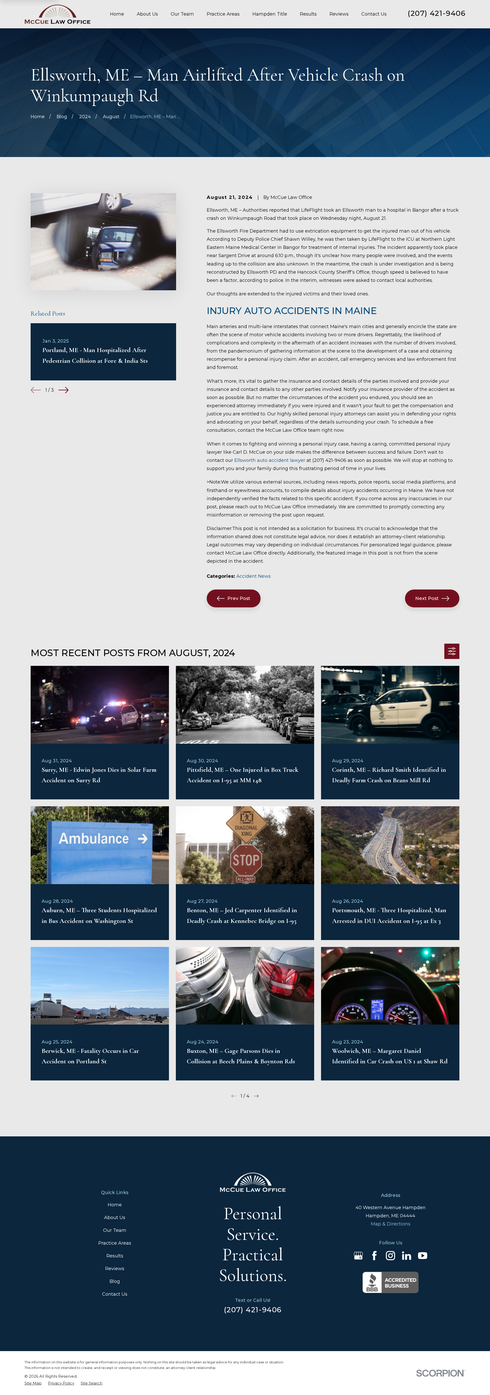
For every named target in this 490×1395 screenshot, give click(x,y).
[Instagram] (390, 1255)
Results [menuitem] (308, 14)
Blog (114, 1281)
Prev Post (238, 598)
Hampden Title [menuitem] (269, 14)
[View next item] (63, 390)
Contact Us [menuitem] (374, 14)
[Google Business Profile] (358, 1255)
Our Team (114, 1230)
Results (114, 1256)
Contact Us (114, 1294)
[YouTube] (422, 1255)
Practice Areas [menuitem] (223, 14)
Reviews (114, 1268)
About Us (114, 1217)
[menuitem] (33, 1383)
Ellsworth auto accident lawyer (269, 460)
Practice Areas (114, 1243)
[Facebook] (374, 1255)
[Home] (57, 14)
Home (115, 1205)
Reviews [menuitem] (339, 14)
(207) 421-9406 (436, 13)
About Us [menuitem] (147, 14)
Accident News (253, 576)
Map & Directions (390, 1224)
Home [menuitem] (117, 14)
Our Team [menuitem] (182, 14)
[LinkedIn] (406, 1255)
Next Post (427, 598)
